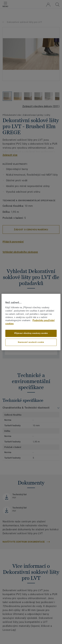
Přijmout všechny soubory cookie (31, 333)
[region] (31, 322)
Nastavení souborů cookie (31, 342)
